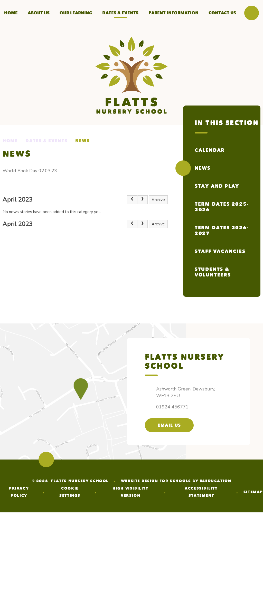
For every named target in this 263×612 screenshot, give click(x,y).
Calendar (210, 150)
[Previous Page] (132, 199)
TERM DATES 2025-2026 (222, 207)
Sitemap (253, 492)
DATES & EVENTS (46, 140)
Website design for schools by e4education (176, 481)
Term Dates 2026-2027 (222, 230)
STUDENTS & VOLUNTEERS (213, 272)
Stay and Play (217, 186)
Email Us (169, 425)
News (82, 140)
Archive (158, 200)
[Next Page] (142, 199)
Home (10, 140)
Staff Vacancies (220, 251)
